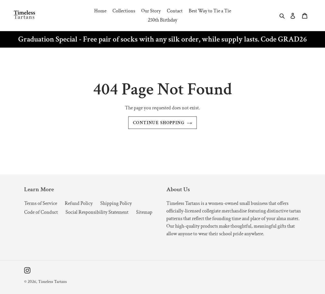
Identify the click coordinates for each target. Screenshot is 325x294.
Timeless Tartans (52, 281)
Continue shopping (158, 123)
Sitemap (144, 212)
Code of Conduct (41, 212)
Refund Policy (79, 203)
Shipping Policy (116, 203)
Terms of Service (40, 203)
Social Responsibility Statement (97, 212)
